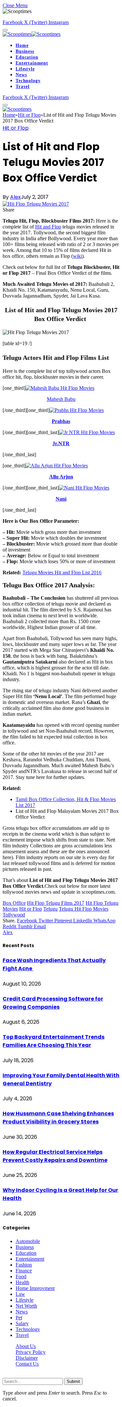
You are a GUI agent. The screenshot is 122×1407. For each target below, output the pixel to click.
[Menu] (5, 30)
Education (27, 57)
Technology (28, 80)
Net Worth (26, 1306)
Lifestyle (25, 68)
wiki (77, 256)
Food (21, 1276)
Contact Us (27, 1364)
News (21, 74)
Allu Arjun (61, 476)
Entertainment (32, 63)
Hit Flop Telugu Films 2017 (55, 903)
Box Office (14, 903)
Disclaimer (27, 1358)
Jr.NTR (61, 443)
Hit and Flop (48, 226)
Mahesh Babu (61, 399)
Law (20, 1294)
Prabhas (61, 421)
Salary (22, 1323)
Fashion (24, 1265)
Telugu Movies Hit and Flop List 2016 (62, 572)
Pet (19, 1317)
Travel (23, 86)
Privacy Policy (31, 1352)
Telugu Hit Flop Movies (83, 909)
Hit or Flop (16, 128)
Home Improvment (35, 1288)
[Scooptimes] (32, 34)
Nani (61, 499)
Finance (24, 1270)
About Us (26, 1346)
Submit (73, 1381)
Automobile (28, 1241)
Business (25, 51)
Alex (15, 197)
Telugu (50, 909)
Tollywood (14, 914)
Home (22, 45)
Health (22, 1282)
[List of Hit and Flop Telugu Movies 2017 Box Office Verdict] (36, 204)
